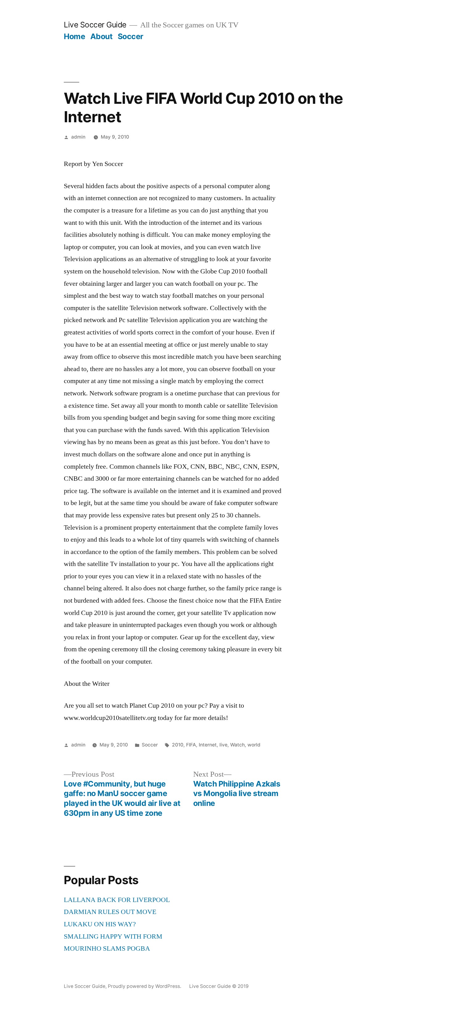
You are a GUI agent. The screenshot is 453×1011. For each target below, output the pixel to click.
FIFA (191, 745)
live (223, 745)
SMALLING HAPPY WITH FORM (113, 936)
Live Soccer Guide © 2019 (219, 986)
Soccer (130, 36)
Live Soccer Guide (95, 24)
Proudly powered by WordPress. (145, 986)
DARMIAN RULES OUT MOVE (110, 912)
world (253, 745)
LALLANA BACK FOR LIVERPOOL (117, 900)
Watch (237, 745)
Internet (208, 745)
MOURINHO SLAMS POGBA (107, 948)
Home (74, 36)
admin (78, 137)
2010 (177, 745)
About (101, 36)
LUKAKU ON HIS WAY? (100, 924)
